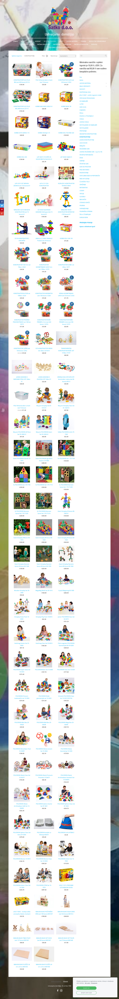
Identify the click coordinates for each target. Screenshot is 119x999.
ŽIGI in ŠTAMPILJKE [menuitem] (85, 214)
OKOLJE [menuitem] (82, 193)
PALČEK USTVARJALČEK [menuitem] (81, 44)
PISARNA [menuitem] (82, 205)
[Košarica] (117, 251)
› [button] (106, 83)
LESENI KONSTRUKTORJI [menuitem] (87, 140)
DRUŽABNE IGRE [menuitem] (85, 149)
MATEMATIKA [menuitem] (84, 187)
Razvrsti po (54, 56)
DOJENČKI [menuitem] (82, 110)
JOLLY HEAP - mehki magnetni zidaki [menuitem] (90, 95)
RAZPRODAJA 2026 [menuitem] (85, 92)
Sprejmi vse (86, 988)
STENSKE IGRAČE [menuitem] (85, 202)
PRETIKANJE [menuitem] (83, 131)
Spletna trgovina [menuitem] (50, 41)
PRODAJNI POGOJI (86, 223)
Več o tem (87, 983)
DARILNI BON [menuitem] (67, 44)
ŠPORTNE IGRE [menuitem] (84, 164)
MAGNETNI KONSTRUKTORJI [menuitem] (88, 134)
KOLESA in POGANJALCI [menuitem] (87, 116)
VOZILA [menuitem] (82, 119)
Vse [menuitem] (81, 77)
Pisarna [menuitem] (83, 41)
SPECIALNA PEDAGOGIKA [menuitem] (87, 98)
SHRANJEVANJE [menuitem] (84, 208)
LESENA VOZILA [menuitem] (84, 122)
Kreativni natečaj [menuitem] (28, 44)
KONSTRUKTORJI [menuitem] (85, 137)
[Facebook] (57, 990)
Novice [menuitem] (23, 41)
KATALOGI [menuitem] (94, 44)
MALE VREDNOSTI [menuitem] (85, 86)
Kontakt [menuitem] (38, 41)
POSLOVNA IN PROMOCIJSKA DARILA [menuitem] (60, 47)
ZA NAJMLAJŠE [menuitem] (84, 101)
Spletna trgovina (17, 56)
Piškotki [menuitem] (65, 981)
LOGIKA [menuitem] (82, 190)
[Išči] (106, 55)
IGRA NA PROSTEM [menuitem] (85, 167)
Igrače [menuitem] (61, 41)
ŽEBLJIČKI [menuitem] (82, 146)
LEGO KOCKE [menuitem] (83, 143)
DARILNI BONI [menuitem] (84, 217)
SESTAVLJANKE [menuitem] (84, 128)
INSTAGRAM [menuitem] (56, 44)
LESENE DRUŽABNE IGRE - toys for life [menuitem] (91, 152)
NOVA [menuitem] (81, 80)
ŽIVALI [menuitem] (81, 113)
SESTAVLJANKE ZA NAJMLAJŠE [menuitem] (88, 125)
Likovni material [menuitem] (72, 41)
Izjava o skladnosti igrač (87, 226)
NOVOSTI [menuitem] (82, 89)
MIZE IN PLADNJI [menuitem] (84, 179)
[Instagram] (61, 990)
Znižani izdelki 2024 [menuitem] (43, 44)
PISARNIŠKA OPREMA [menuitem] (86, 211)
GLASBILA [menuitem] (82, 196)
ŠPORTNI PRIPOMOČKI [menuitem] (86, 155)
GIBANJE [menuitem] (82, 161)
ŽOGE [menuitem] (81, 158)
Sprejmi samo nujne (86, 992)
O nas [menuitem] (30, 41)
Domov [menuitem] (15, 41)
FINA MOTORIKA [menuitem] (84, 170)
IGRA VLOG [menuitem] (83, 107)
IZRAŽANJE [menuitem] (83, 184)
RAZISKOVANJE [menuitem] (84, 173)
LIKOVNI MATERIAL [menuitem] (85, 83)
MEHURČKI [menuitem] (83, 199)
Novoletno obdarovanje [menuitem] (97, 41)
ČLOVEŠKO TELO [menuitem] (84, 182)
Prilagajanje (94, 983)
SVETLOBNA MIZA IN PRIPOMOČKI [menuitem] (90, 176)
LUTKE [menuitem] (81, 104)
